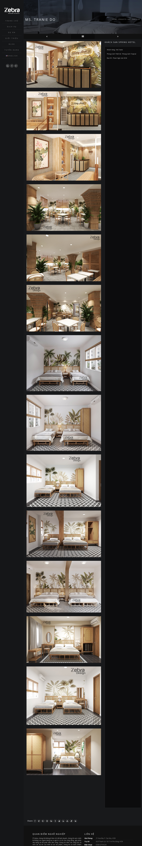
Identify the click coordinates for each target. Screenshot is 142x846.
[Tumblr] (55, 820)
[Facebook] (34, 820)
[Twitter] (39, 820)
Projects (123, 19)
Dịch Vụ (12, 27)
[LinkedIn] (63, 820)
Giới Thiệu (11, 38)
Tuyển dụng (11, 50)
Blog (12, 44)
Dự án (11, 32)
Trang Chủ (11, 21)
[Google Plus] (43, 820)
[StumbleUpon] (67, 820)
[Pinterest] (47, 820)
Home (115, 19)
